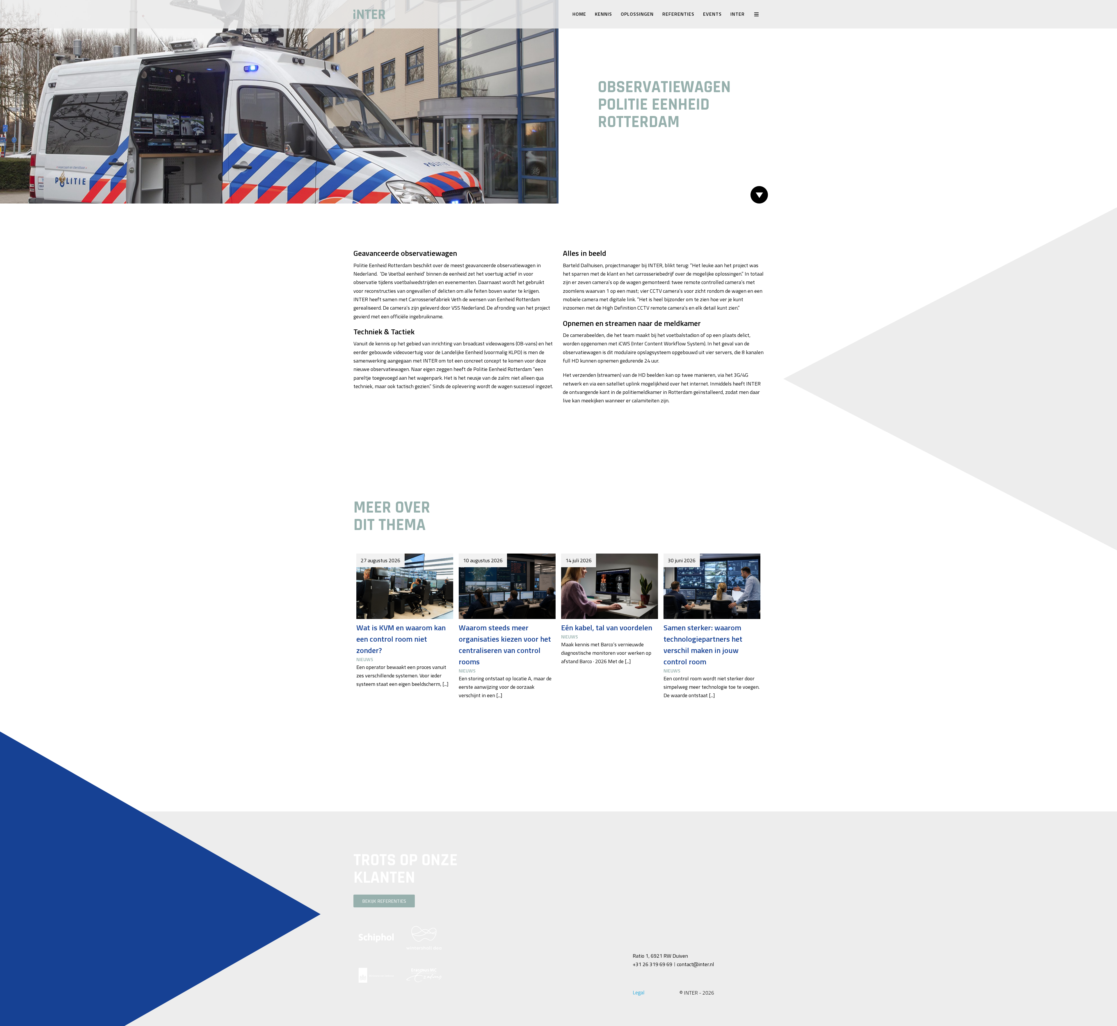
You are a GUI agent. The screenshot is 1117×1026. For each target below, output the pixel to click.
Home (579, 13)
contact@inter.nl (695, 964)
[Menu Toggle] (756, 14)
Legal (638, 992)
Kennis (603, 13)
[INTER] (401, 14)
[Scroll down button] (759, 195)
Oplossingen (637, 13)
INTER (737, 13)
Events (712, 13)
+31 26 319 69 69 (652, 964)
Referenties (678, 13)
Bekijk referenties (384, 900)
